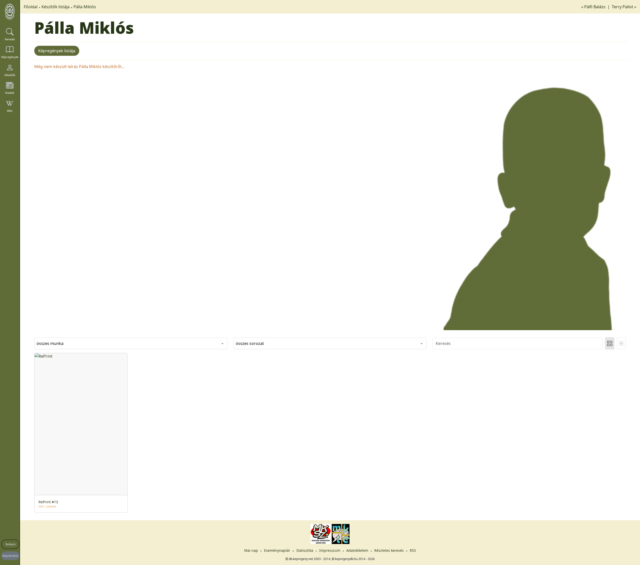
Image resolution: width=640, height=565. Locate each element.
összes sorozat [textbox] (250, 343)
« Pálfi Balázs (593, 7)
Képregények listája (56, 51)
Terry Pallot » (624, 7)
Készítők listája (56, 7)
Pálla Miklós (85, 7)
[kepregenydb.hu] (9, 12)
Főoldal (31, 7)
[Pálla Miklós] (529, 196)
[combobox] (131, 343)
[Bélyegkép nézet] (609, 343)
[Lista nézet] (621, 343)
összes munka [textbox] (50, 343)
